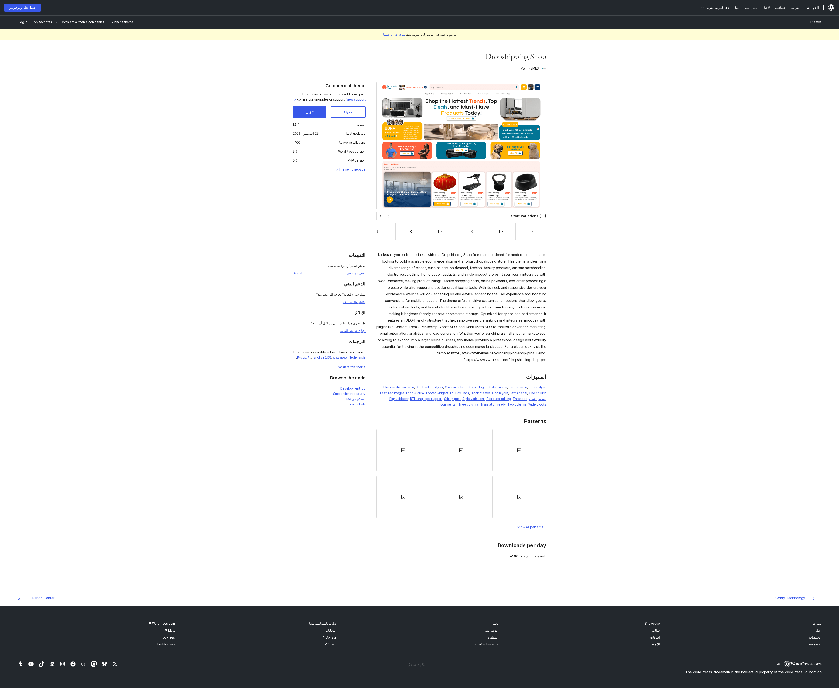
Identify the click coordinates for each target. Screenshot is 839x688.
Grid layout (500, 393)
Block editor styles (429, 387)
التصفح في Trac (355, 399)
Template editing (498, 399)
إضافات (655, 637)
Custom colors (455, 387)
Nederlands (357, 357)
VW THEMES (530, 68)
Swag (330, 644)
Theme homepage (352, 169)
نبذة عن (817, 623)
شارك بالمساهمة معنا (322, 623)
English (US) (322, 357)
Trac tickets (357, 404)
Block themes (481, 393)
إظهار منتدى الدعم (354, 302)
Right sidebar (398, 399)
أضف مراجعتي (356, 273)
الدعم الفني (491, 630)
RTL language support (426, 399)
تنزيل (309, 112)
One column (537, 393)
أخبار (818, 630)
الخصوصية (815, 644)
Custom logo (476, 387)
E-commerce (518, 387)
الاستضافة (815, 637)
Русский (303, 357)
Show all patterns (530, 527)
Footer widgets (437, 393)
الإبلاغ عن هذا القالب (353, 331)
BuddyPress (166, 644)
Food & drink (415, 393)
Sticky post (452, 399)
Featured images (392, 393)
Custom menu (497, 387)
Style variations (473, 399)
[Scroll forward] (380, 216)
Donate (329, 637)
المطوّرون (491, 637)
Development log (353, 388)
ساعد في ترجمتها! (393, 34)
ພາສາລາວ (340, 357)
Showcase (652, 623)
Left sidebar (518, 393)
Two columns (517, 404)
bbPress (169, 637)
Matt (170, 630)
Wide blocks (537, 404)
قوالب (656, 630)
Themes (816, 22)
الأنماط (655, 644)
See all (298, 273)
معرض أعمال (537, 399)
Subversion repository (349, 393)
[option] (519, 450)
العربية (776, 664)
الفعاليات (330, 630)
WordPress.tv (486, 644)
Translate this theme (351, 367)
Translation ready (493, 404)
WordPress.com (161, 623)
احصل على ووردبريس (22, 7)
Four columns (459, 393)
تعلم (495, 623)
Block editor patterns (398, 387)
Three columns (468, 404)
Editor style (537, 387)
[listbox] (461, 473)
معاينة (348, 112)
